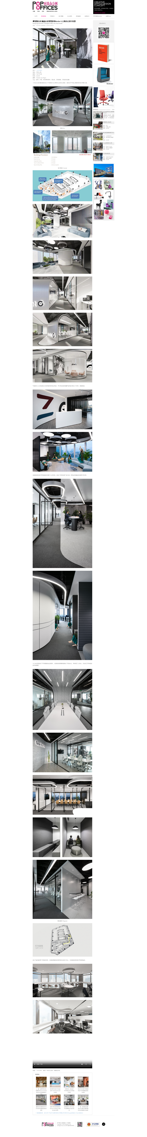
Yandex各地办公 (79, 1113)
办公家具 (69, 16)
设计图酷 (61, 16)
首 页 (36, 16)
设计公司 (46, 1113)
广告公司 (50, 1113)
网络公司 (62, 1113)
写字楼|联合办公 (97, 16)
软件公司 (67, 1113)
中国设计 (52, 16)
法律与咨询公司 (56, 1113)
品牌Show (108, 16)
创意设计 (87, 16)
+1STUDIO (39, 70)
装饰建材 (78, 16)
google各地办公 (72, 1113)
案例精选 (43, 16)
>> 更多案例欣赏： (39, 1113)
